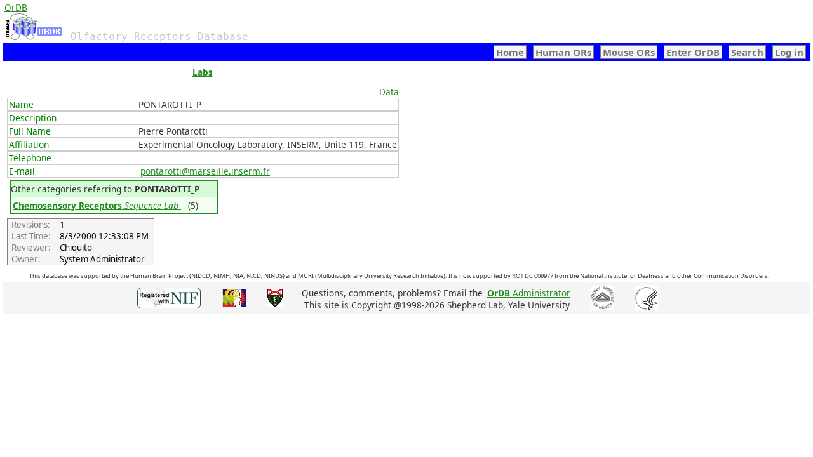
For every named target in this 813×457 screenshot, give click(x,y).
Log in (789, 52)
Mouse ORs (629, 52)
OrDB (15, 7)
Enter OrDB (693, 52)
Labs (202, 72)
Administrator (528, 293)
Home (510, 52)
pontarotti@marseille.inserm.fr (205, 171)
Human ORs (563, 52)
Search (747, 52)
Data (389, 92)
